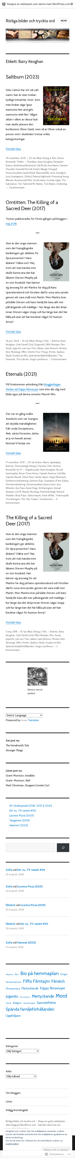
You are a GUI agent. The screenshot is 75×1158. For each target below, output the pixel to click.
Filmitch (58, 981)
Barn (17, 974)
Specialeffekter (46, 1002)
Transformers (46, 499)
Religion (17, 1002)
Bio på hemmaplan (39, 973)
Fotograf (52, 169)
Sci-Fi (19, 469)
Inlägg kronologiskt (17, 1110)
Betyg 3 (33, 466)
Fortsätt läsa (13, 149)
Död (31, 344)
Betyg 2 (39, 340)
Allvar (39, 158)
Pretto (52, 351)
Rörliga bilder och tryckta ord (30, 20)
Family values (41, 477)
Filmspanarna (13, 988)
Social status (39, 180)
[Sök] (63, 847)
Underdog (62, 183)
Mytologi (15, 351)
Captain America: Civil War (52, 473)
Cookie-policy (12, 1143)
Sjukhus (60, 351)
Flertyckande (29, 988)
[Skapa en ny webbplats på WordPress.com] (37, 4)
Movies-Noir (58, 639)
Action (38, 462)
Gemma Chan (36, 480)
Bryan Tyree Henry (28, 473)
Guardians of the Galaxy (56, 480)
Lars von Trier (29, 348)
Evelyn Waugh (40, 169)
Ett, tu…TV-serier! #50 (22, 810)
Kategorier (12, 1046)
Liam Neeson (51, 348)
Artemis (56, 340)
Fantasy (42, 466)
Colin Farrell (22, 344)
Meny (64, 20)
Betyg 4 (47, 158)
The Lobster (22, 359)
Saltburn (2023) (22, 77)
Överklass (32, 161)
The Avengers (13, 499)
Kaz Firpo (20, 488)
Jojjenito (17, 348)
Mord (61, 996)
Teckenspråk (62, 495)
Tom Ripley (49, 183)
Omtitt (31, 351)
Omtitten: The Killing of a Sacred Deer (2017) (32, 205)
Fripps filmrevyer (57, 477)
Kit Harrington (46, 488)
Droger (64, 974)
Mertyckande (43, 996)
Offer (24, 351)
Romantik (11, 161)
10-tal (25, 340)
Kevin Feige (32, 488)
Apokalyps (55, 462)
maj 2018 (11, 223)
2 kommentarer (17, 187)
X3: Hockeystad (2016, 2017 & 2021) (30, 805)
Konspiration (25, 997)
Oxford (28, 176)
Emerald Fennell (24, 169)
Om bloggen (13, 1093)
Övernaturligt (21, 466)
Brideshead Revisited (24, 165)
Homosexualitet (14, 172)
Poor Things (42, 351)
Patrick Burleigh (48, 491)
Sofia (9, 869)
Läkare (40, 348)
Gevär (9, 348)
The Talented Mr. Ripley (30, 183)
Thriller (20, 161)
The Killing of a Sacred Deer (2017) (29, 521)
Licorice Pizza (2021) (21, 815)
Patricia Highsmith (42, 176)
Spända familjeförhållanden (43, 355)
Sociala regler (54, 180)
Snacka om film (20, 355)
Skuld (8, 355)
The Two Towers (29, 499)
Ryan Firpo (21, 495)
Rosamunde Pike (23, 180)
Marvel (25, 491)
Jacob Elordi (29, 172)
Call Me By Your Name (47, 165)
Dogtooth (39, 344)
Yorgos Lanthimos (39, 359)
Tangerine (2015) (19, 820)
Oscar (8, 1003)
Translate (33, 720)
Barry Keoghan (45, 161)
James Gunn (50, 484)
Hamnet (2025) (18, 825)
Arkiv (9, 1071)
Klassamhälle (42, 172)
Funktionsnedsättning (17, 480)
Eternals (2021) (21, 374)
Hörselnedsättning (15, 484)
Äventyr (10, 466)
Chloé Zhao (28, 477)
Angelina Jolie (32, 469)
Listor (9, 1101)
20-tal (32, 158)
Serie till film (48, 495)
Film (54, 158)
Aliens (46, 462)
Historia (57, 466)
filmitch (10, 905)
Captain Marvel (13, 477)
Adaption (9, 974)
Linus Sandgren (58, 172)
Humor (60, 158)
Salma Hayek (34, 495)
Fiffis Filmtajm (52, 344)
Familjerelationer (13, 982)
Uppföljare (13, 1016)
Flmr (63, 344)
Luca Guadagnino (14, 176)
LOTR (18, 491)
